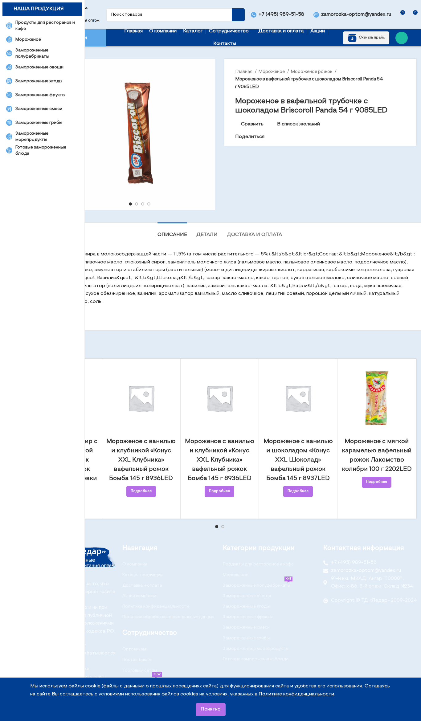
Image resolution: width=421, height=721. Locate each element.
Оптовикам (134, 649)
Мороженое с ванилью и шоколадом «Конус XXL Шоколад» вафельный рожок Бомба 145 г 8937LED (298, 460)
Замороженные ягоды (246, 606)
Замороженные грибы (246, 638)
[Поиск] (238, 14)
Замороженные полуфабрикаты (257, 584)
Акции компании (139, 596)
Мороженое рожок (312, 71)
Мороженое (272, 71)
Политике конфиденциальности (296, 694)
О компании (134, 564)
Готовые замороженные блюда (255, 659)
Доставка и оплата (142, 585)
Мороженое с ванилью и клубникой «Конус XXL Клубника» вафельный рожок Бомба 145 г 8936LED (141, 460)
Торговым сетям (139, 670)
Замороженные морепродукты (255, 648)
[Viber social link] (297, 137)
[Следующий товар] (402, 79)
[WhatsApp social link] (401, 38)
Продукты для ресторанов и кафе (258, 564)
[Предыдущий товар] (390, 79)
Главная (244, 71)
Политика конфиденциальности (155, 606)
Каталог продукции (142, 575)
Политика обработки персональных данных (168, 617)
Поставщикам (137, 660)
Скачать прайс (372, 37)
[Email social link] (269, 137)
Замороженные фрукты (248, 617)
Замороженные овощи (247, 596)
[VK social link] (283, 137)
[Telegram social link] (290, 137)
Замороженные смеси (246, 627)
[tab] (172, 231)
